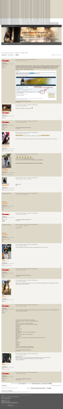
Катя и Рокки (18, 155)
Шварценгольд (18, 133)
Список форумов (5, 43)
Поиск (14, 43)
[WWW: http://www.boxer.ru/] (2, 67)
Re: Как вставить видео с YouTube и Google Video (27, 104)
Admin (17, 60)
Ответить (2, 54)
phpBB (6, 396)
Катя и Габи (18, 194)
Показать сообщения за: (15, 383)
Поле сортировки (29, 383)
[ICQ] (4, 67)
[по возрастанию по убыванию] (46, 383)
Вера (17, 281)
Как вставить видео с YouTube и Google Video (14, 53)
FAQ (10, 43)
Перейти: (28, 388)
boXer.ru (6, 400)
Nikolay (3, 111)
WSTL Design (5, 401)
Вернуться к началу (60, 119)
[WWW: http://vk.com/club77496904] (2, 209)
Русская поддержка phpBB (5, 397)
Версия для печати (59, 43)
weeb (11, 398)
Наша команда (19, 43)
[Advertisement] (31, 49)
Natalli (17, 245)
